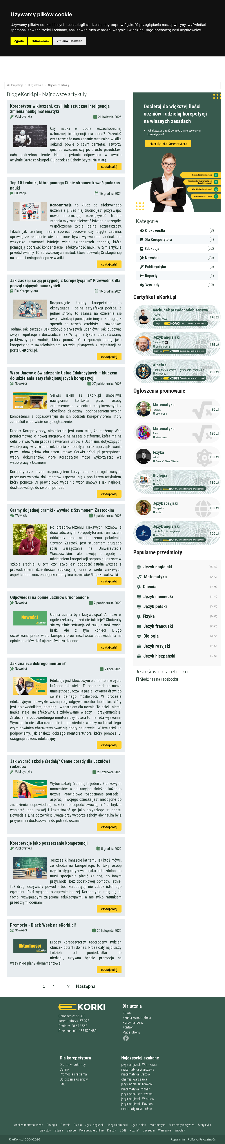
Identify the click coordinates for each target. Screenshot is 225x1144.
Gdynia (58, 1130)
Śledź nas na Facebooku (158, 679)
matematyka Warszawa (137, 1069)
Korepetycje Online (91, 1130)
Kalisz (159, 512)
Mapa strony (131, 1032)
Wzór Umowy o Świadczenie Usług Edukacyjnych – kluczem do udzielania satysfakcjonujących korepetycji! (63, 375)
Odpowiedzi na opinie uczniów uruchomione (49, 597)
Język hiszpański (158, 656)
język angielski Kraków (136, 1084)
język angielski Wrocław (137, 1099)
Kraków (160, 484)
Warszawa (161, 319)
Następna (85, 986)
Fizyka (158, 452)
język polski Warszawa (136, 1094)
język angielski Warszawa (139, 1065)
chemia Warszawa (134, 1079)
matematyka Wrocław (136, 1109)
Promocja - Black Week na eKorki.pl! (43, 925)
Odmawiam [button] (40, 41)
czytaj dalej (109, 166)
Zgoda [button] (19, 41)
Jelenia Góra (163, 346)
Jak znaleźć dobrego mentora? (38, 663)
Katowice (161, 373)
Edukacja (20, 193)
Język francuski (157, 626)
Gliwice (71, 1130)
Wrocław (180, 1130)
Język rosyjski (165, 503)
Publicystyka (23, 116)
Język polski (154, 606)
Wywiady (21, 515)
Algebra (160, 364)
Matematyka (163, 404)
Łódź (123, 1130)
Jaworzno (161, 413)
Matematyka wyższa (181, 1125)
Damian (157, 342)
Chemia (149, 586)
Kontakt (128, 1027)
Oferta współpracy (73, 1065)
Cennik (64, 1069)
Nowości (21, 383)
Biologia (160, 475)
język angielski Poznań (137, 1104)
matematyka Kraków (135, 1074)
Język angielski (166, 337)
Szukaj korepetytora (137, 1018)
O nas (127, 1012)
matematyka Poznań (135, 1089)
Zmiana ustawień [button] (69, 41)
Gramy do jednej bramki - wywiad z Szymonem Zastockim (62, 510)
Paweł (156, 315)
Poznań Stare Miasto (167, 461)
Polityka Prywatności (202, 1139)
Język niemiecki (157, 596)
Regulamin (178, 1139)
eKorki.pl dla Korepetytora (168, 143)
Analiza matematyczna (28, 1125)
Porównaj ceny (133, 1022)
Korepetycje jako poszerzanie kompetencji (49, 843)
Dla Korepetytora (26, 291)
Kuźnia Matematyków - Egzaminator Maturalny (178, 370)
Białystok (45, 1130)
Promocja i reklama (73, 1074)
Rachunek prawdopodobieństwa (180, 310)
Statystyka (204, 1125)
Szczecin (149, 1130)
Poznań (134, 1130)
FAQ (62, 1084)
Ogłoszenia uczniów (74, 1079)
